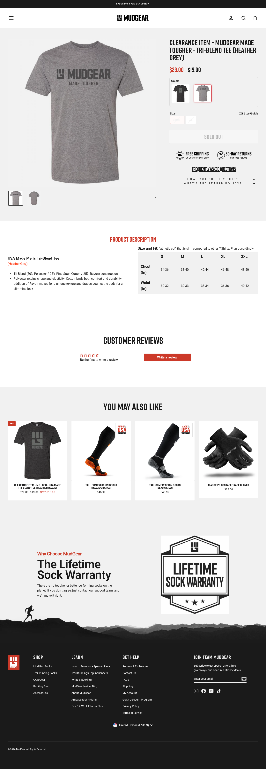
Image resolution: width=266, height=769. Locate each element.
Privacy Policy (130, 706)
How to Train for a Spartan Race (90, 666)
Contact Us (129, 673)
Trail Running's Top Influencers (89, 673)
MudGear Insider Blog (84, 686)
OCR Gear (39, 679)
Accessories (40, 692)
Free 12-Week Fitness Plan (87, 706)
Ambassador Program (84, 699)
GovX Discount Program (137, 699)
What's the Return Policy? (213, 183)
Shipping (127, 686)
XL (191, 120)
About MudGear (81, 692)
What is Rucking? (81, 679)
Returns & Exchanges (135, 666)
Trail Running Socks (45, 673)
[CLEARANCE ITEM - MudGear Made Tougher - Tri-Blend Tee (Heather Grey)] (202, 93)
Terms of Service (132, 712)
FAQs (125, 679)
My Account (129, 692)
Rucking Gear (41, 686)
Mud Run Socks (42, 666)
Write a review (167, 357)
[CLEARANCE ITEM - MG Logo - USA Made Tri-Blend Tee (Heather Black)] (180, 93)
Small (177, 120)
